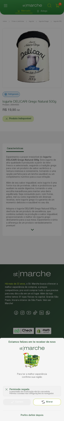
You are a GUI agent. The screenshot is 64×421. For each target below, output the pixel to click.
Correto (19, 402)
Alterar (49, 402)
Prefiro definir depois (32, 415)
